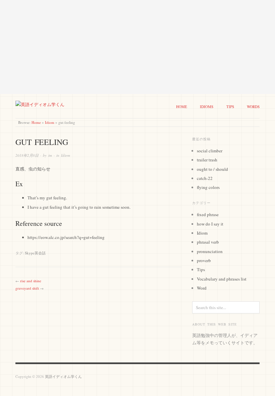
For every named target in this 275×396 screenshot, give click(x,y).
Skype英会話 (35, 252)
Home (181, 106)
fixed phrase (208, 214)
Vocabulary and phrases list (221, 279)
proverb (204, 260)
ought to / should (212, 169)
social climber (209, 151)
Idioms (206, 106)
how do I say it (210, 224)
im (50, 155)
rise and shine (30, 280)
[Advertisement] (137, 47)
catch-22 (205, 178)
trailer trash (207, 160)
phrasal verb (208, 242)
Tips (230, 106)
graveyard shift (27, 288)
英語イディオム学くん (63, 376)
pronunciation (210, 251)
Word (202, 288)
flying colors (208, 187)
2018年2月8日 (27, 155)
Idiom (49, 122)
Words (253, 106)
